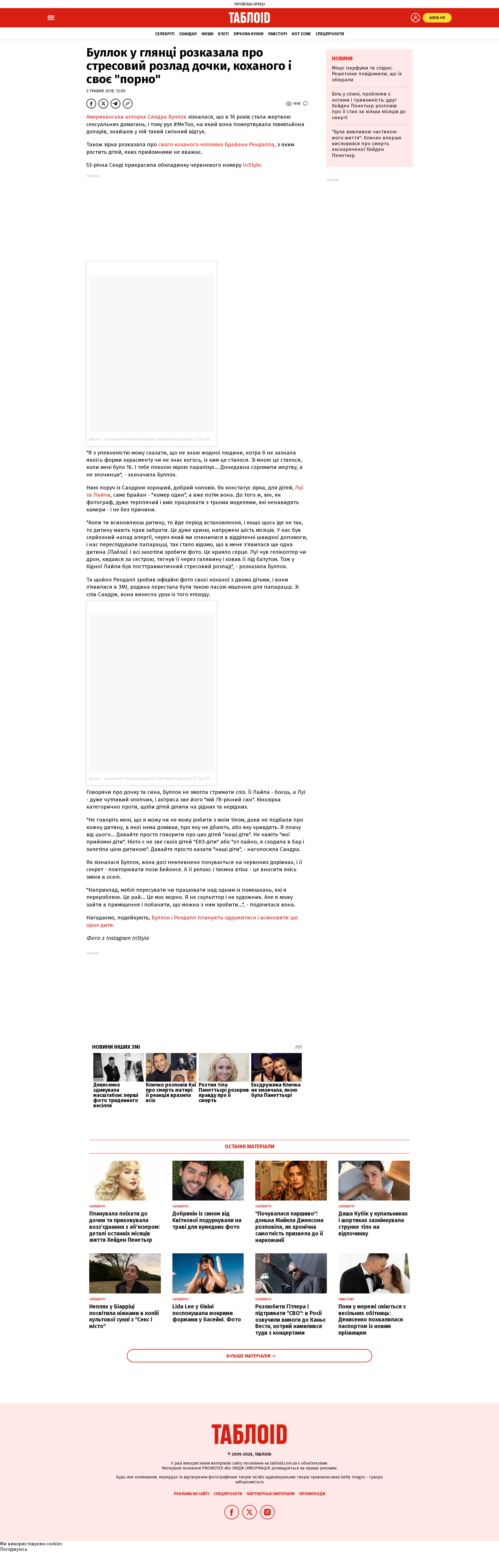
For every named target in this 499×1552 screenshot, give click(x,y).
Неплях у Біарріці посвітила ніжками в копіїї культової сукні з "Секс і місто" (124, 1316)
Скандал (188, 33)
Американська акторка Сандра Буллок (136, 116)
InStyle (252, 165)
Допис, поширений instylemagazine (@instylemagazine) (141, 439)
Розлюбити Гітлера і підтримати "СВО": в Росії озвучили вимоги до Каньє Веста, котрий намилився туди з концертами (290, 1319)
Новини (342, 58)
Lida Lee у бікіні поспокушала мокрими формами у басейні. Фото (206, 1313)
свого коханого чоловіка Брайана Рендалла (216, 144)
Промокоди (312, 1493)
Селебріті (164, 33)
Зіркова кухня (248, 33)
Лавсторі (277, 33)
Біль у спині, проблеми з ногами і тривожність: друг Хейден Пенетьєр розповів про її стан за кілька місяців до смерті (369, 106)
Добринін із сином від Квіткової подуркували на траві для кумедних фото (206, 1220)
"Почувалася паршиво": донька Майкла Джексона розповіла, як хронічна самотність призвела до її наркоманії (289, 1226)
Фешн (207, 33)
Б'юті (223, 33)
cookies (54, 1544)
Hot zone (301, 33)
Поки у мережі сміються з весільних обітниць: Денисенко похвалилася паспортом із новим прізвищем (372, 1319)
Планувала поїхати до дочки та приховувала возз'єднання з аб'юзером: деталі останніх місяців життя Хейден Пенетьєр (124, 1226)
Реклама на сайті (191, 1493)
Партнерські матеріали (271, 1493)
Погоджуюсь (13, 1549)
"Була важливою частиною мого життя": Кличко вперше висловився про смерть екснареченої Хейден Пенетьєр (367, 143)
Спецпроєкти (330, 33)
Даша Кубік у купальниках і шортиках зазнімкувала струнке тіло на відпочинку (373, 1223)
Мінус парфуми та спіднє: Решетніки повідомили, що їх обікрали (367, 74)
